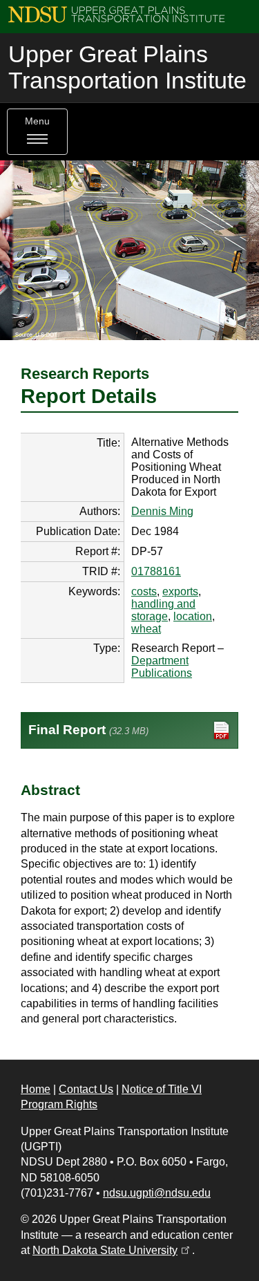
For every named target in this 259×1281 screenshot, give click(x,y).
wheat (146, 629)
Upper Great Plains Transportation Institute (127, 67)
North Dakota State (112, 1250)
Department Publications (161, 667)
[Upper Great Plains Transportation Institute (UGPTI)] (116, 13)
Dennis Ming (162, 511)
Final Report (88, 729)
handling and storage (163, 610)
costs (144, 591)
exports (180, 591)
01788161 (156, 571)
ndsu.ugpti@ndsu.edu (157, 1193)
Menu (37, 121)
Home (35, 1089)
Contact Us (86, 1089)
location (192, 616)
